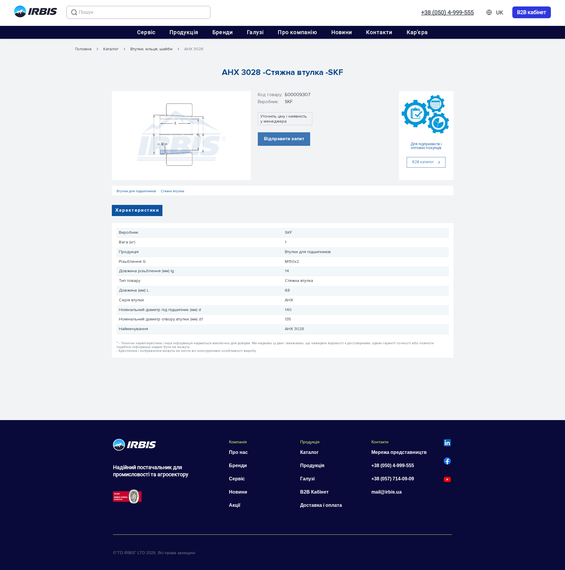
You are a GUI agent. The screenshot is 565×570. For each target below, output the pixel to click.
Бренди (222, 32)
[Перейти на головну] (35, 12)
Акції (234, 505)
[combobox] (138, 12)
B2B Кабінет (314, 491)
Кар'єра (417, 32)
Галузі (255, 32)
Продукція (184, 32)
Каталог (111, 49)
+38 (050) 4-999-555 (447, 12)
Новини (341, 32)
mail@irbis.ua (386, 491)
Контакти (379, 32)
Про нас (238, 452)
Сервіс (146, 32)
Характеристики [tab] (137, 210)
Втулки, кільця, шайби (151, 49)
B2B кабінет (531, 12)
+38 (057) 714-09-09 (392, 478)
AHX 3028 (193, 49)
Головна (83, 49)
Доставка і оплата (321, 505)
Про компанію (297, 32)
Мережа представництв (399, 452)
